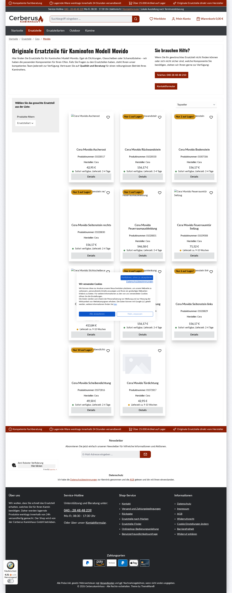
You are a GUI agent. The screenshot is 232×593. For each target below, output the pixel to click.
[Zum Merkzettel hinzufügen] (108, 117)
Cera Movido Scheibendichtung (91, 383)
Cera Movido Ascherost (91, 149)
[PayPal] (122, 563)
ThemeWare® (148, 586)
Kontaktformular (131, 9)
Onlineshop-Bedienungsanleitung (140, 529)
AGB (132, 480)
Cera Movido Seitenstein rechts (91, 225)
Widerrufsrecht (185, 519)
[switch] (10, 581)
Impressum (183, 509)
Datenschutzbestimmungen (83, 480)
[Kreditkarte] (144, 563)
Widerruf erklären (187, 534)
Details (91, 176)
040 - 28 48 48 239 (73, 9)
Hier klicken (36, 466)
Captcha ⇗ (50, 469)
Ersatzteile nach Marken (135, 519)
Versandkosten (107, 583)
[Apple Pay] (133, 563)
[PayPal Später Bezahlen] (88, 563)
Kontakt (126, 504)
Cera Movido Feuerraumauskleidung (142, 227)
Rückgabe (127, 514)
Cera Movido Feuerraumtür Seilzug (194, 227)
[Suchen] (136, 19)
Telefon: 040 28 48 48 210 (171, 75)
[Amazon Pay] (99, 563)
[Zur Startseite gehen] (26, 19)
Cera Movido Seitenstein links (194, 304)
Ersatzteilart (24, 123)
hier (115, 304)
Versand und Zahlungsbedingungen (141, 509)
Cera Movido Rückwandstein (143, 149)
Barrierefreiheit (185, 529)
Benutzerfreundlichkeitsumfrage (140, 534)
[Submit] (145, 454)
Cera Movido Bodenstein (194, 149)
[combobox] (91, 19)
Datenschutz (184, 504)
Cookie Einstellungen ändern (193, 524)
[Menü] (16, 562)
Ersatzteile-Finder (131, 524)
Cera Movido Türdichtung (142, 383)
